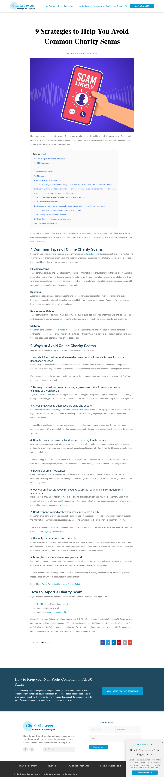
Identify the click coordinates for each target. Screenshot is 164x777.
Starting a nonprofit (28, 766)
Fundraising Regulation (79, 766)
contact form (90, 631)
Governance (53, 766)
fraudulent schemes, (76, 233)
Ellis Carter (34, 619)
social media (60, 330)
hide (43, 154)
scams (61, 233)
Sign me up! (98, 747)
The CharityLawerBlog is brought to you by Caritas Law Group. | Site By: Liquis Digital (45, 774)
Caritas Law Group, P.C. (70, 619)
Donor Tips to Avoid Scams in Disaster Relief (61, 584)
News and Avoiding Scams (88, 54)
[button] (74, 6)
